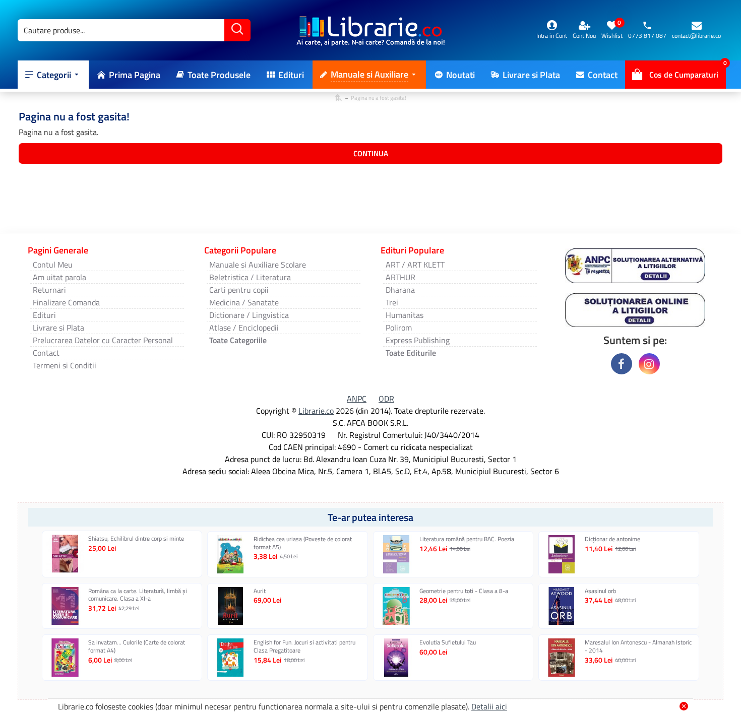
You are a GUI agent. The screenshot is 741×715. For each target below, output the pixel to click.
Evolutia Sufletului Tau (447, 642)
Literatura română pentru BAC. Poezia (466, 539)
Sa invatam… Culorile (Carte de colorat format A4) (136, 646)
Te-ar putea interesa (370, 517)
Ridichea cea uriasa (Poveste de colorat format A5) (303, 543)
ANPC (356, 399)
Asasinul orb (600, 591)
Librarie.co (316, 411)
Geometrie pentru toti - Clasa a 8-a (463, 591)
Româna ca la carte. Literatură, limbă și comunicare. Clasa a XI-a (137, 595)
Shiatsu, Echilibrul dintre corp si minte (136, 539)
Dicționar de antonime (612, 539)
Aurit (260, 591)
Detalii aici (489, 706)
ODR (386, 399)
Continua (370, 153)
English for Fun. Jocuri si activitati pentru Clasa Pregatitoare (304, 646)
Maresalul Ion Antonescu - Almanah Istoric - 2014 (638, 646)
